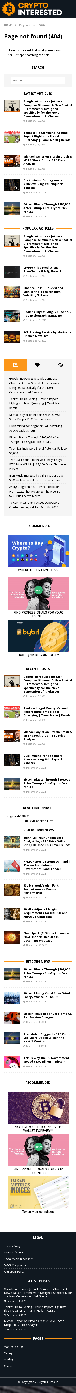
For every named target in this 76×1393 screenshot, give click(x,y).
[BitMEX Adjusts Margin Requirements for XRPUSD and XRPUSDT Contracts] (12, 914)
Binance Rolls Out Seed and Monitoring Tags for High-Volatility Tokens (43, 291)
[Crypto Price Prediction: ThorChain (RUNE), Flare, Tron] (12, 272)
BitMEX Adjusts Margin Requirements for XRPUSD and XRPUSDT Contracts (45, 912)
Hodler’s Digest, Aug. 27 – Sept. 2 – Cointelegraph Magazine (47, 313)
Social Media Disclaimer (18, 1259)
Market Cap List (13, 1347)
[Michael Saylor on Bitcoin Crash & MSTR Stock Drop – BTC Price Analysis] (12, 161)
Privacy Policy (12, 1246)
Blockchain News (38, 830)
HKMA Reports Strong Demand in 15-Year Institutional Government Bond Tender (47, 865)
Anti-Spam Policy (14, 1271)
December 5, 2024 (36, 192)
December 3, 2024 (36, 897)
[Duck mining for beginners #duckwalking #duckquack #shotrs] (12, 185)
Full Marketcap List (38, 821)
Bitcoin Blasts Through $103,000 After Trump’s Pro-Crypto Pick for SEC (46, 207)
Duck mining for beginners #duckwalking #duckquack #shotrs (43, 184)
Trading (8, 1359)
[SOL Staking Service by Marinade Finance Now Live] (12, 337)
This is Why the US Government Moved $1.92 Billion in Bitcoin (46, 1059)
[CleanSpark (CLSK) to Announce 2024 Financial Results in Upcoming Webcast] (12, 937)
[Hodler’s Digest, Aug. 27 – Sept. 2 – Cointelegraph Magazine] (12, 316)
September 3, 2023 (36, 275)
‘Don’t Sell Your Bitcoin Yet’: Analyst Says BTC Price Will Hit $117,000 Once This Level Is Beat (37, 464)
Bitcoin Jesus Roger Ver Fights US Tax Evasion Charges (47, 1015)
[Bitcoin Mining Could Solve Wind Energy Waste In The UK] (12, 998)
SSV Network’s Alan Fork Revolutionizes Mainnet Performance (41, 889)
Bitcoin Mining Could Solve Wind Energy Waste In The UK (46, 995)
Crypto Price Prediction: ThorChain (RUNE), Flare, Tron (44, 269)
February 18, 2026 (35, 120)
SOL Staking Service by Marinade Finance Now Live (47, 334)
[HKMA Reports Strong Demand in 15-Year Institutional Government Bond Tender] (12, 866)
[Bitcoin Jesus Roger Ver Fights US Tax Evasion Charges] (12, 1018)
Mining (8, 1353)
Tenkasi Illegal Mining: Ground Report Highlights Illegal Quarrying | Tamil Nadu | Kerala (47, 136)
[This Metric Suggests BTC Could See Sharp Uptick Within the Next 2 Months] (12, 1038)
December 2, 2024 (36, 921)
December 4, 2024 (36, 873)
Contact (8, 1366)
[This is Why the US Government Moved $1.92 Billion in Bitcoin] (12, 1062)
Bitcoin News (38, 961)
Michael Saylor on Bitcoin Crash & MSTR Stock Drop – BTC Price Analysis (47, 160)
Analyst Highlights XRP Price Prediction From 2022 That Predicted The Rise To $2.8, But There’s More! (34, 491)
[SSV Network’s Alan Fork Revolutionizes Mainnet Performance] (12, 890)
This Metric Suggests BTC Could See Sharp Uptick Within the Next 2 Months (46, 1037)
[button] (70, 9)
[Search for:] (38, 80)
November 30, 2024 (36, 945)
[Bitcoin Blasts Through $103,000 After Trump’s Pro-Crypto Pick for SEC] (12, 208)
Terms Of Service (14, 1252)
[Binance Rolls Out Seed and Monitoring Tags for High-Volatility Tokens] (12, 292)
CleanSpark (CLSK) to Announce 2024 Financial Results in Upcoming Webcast (46, 936)
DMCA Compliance (15, 1265)
